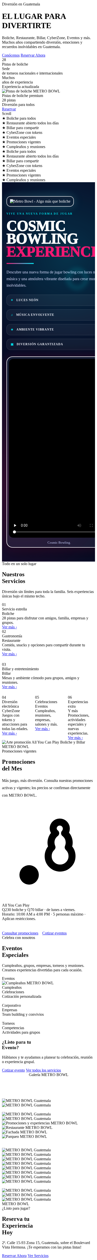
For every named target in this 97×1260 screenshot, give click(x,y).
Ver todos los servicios (43, 1070)
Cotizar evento (13, 1070)
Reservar (9, 109)
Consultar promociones (20, 933)
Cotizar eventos (54, 933)
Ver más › (9, 627)
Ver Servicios (38, 1256)
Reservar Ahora (33, 55)
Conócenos (11, 55)
